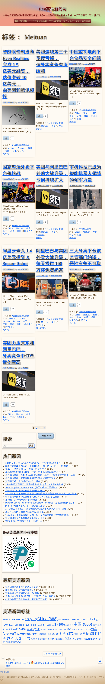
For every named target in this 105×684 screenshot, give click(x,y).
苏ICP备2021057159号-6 (18, 663)
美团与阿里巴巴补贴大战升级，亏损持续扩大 (52, 173)
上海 (69, 625)
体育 (96, 625)
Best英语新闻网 (52, 9)
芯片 (52, 639)
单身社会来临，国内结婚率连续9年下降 (24, 512)
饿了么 (84, 320)
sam (83, 619)
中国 (71, 116)
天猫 (79, 116)
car (31, 619)
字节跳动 (46, 629)
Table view (45, 436)
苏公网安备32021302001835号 (49, 663)
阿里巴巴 (28, 231)
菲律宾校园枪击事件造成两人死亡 (21, 587)
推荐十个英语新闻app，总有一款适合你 (24, 469)
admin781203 (23, 102)
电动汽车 (53, 634)
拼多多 (94, 116)
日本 (87, 629)
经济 (12, 231)
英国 (60, 639)
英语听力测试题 (83, 21)
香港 (61, 126)
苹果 (22, 151)
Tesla (24, 624)
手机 (71, 629)
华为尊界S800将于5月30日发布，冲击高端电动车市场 (31, 472)
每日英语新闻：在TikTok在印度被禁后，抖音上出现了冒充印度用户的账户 (41, 475)
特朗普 (42, 634)
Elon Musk (63, 619)
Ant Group (12, 318)
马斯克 (16, 642)
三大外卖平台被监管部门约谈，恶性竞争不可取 (85, 257)
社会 (67, 633)
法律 (71, 317)
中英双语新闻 (55, 21)
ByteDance (17, 619)
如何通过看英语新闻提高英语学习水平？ (25, 518)
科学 (78, 634)
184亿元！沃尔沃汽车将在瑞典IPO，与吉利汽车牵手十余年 (34, 463)
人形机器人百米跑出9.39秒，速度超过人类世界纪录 (30, 596)
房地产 (63, 629)
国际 (33, 629)
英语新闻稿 (68, 21)
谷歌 (80, 639)
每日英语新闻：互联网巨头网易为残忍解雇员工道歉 (30, 478)
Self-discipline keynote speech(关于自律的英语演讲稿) (31, 487)
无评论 (6, 154)
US (94, 113)
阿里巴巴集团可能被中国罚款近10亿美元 (25, 506)
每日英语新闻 (21, 21)
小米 (54, 629)
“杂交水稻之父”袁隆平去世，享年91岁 (23, 521)
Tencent (21, 148)
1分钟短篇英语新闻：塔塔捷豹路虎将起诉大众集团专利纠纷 (34, 484)
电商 (71, 119)
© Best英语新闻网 (52, 654)
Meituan (11, 148)
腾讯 (14, 151)
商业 (12, 629)
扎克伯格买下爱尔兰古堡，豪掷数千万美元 (26, 599)
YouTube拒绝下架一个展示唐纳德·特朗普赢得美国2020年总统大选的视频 (41, 493)
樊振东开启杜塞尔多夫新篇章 (19, 590)
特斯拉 (30, 633)
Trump (47, 625)
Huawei (74, 619)
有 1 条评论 (41, 328)
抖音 (86, 116)
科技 (5, 231)
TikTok (37, 625)
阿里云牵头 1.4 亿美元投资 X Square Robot (17, 257)
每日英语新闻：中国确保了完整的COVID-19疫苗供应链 (32, 497)
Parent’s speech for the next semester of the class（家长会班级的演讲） (40, 503)
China (77, 113)
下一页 (42, 428)
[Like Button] (6, 138)
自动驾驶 (42, 639)
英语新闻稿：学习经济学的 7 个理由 (22, 481)
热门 (17, 633)
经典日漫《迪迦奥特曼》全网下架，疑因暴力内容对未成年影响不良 (38, 515)
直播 (86, 317)
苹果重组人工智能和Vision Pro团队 (22, 593)
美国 (22, 638)
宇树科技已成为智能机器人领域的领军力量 (85, 173)
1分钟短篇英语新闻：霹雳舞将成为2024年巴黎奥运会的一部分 (35, 509)
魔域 (8, 666)
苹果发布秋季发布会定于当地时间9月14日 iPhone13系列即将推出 (37, 466)
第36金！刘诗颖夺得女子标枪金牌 (21, 500)
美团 (7, 151)
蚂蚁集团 (28, 324)
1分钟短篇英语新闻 (38, 21)
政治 (79, 629)
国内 (21, 629)
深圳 (30, 148)
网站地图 (4, 672)
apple (6, 619)
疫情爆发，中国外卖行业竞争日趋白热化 (25, 490)
